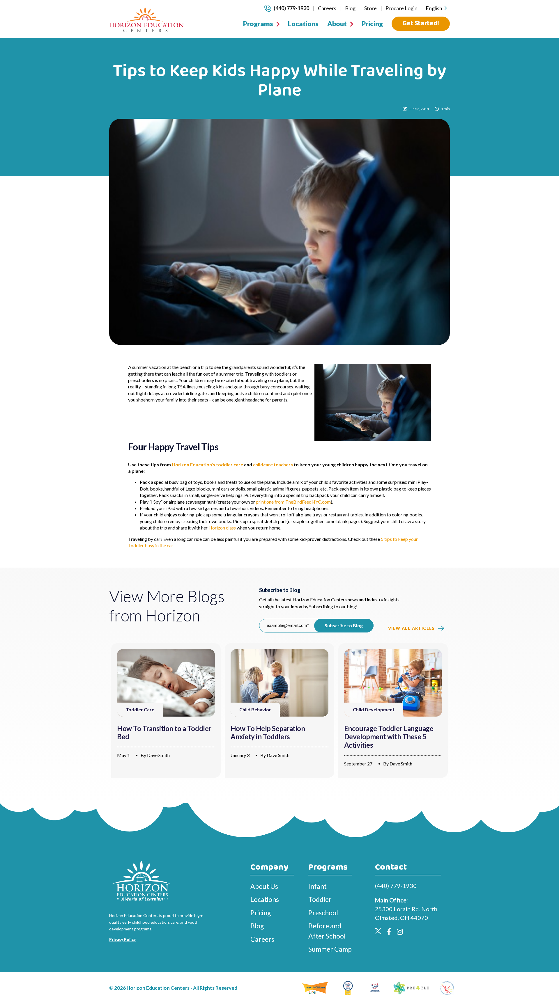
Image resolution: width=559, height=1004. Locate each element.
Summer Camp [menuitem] (330, 949)
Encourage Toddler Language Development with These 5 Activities (389, 736)
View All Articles (411, 628)
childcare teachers (273, 464)
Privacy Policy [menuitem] (122, 939)
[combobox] (436, 8)
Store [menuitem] (370, 8)
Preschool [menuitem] (323, 913)
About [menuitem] (337, 23)
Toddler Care (140, 709)
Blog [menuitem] (350, 8)
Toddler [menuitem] (320, 899)
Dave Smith (158, 755)
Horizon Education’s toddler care (207, 464)
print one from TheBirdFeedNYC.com (293, 501)
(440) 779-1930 (291, 8)
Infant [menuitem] (317, 886)
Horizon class (222, 527)
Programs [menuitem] (258, 23)
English (434, 8)
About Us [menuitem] (264, 886)
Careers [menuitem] (327, 8)
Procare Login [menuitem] (401, 8)
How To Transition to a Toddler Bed (164, 732)
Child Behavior (255, 709)
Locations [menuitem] (303, 23)
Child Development (374, 709)
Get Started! (420, 23)
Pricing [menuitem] (372, 23)
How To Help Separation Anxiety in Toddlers (268, 732)
